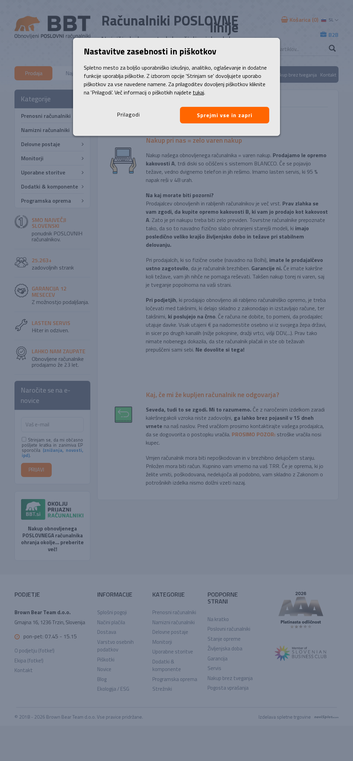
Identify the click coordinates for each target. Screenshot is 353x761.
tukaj (198, 92)
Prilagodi (128, 114)
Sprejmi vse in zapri (224, 115)
